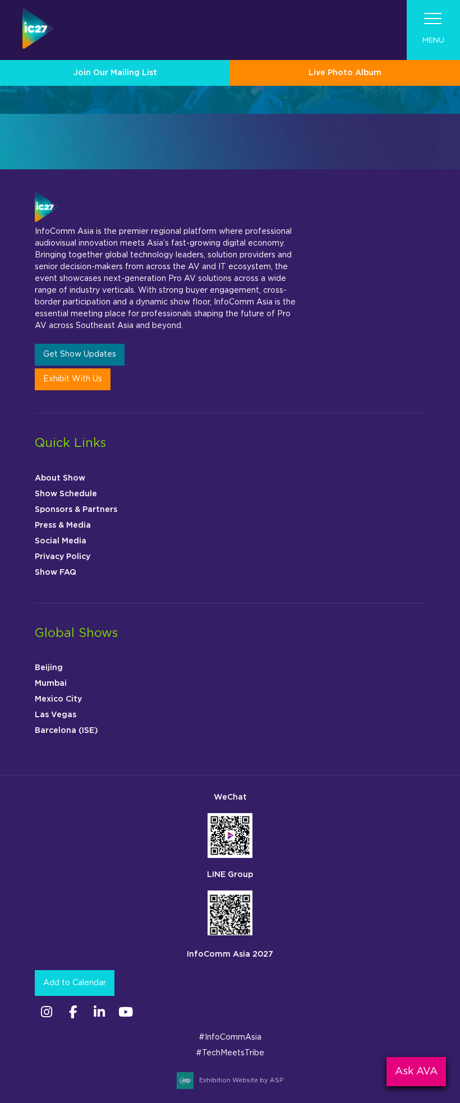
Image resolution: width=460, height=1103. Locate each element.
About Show (60, 478)
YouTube (126, 1012)
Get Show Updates (79, 354)
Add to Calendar (74, 983)
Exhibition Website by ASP (241, 1080)
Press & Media (63, 525)
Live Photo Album (345, 73)
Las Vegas (55, 715)
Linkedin (100, 1012)
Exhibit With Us (72, 379)
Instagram (47, 1012)
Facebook (73, 1012)
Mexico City (58, 699)
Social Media (60, 541)
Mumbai (51, 683)
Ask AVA (416, 1072)
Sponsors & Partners (76, 510)
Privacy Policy (62, 557)
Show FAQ (55, 572)
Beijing (49, 668)
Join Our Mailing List (115, 73)
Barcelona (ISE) (66, 731)
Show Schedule (66, 494)
